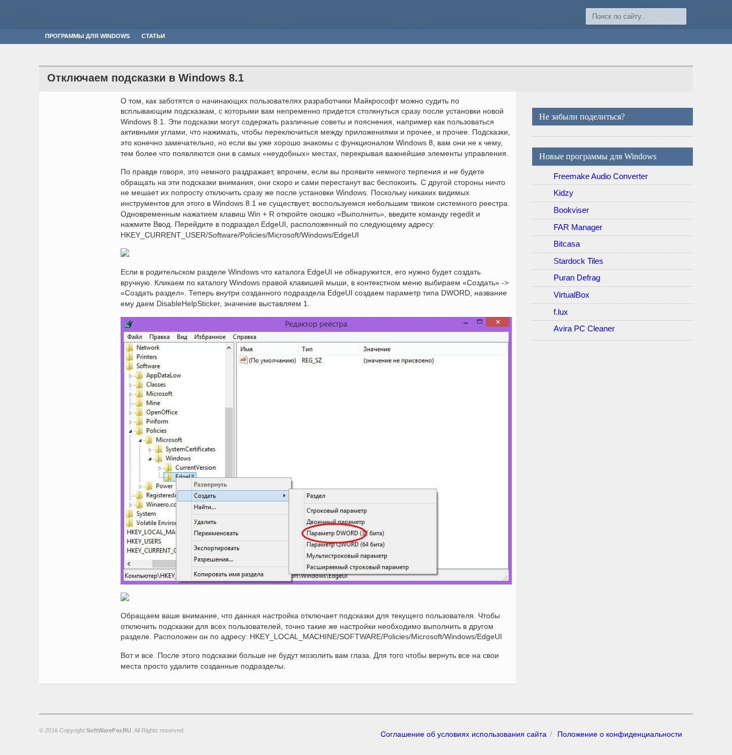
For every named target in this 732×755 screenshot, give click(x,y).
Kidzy (563, 192)
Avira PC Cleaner (584, 328)
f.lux (561, 311)
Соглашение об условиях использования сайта (463, 734)
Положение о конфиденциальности (619, 734)
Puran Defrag (577, 277)
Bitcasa (567, 243)
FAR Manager (578, 227)
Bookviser (571, 209)
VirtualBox (571, 294)
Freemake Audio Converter (601, 176)
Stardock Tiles (578, 260)
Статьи (153, 36)
